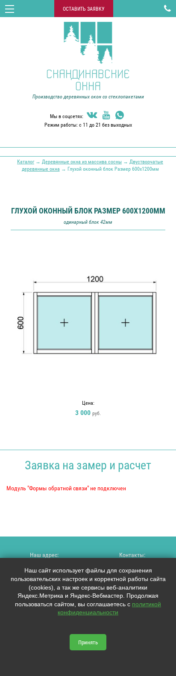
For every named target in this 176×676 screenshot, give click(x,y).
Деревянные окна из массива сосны (82, 161)
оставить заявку (84, 8)
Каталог (25, 161)
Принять (88, 642)
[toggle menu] (9, 8)
